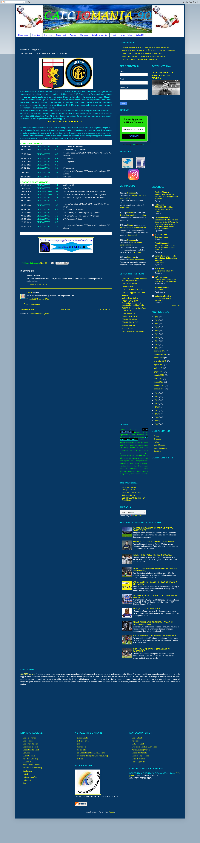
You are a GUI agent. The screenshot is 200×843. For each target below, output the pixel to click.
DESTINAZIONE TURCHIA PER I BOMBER (139, 60)
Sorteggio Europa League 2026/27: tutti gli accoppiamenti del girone (166, 197)
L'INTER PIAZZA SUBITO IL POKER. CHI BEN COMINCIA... (146, 48)
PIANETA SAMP (161, 235)
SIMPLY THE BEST (130, 316)
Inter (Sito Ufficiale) (30, 759)
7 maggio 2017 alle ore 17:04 (38, 299)
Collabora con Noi (99, 35)
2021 (157, 334)
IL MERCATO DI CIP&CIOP (133, 290)
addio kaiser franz (137, 260)
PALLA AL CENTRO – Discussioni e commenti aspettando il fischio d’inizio (133, 303)
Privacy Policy (126, 35)
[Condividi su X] (62, 263)
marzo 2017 (159, 382)
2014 (157, 400)
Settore (80, 759)
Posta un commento (32, 304)
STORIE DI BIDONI (130, 319)
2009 (157, 417)
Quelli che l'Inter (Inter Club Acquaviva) (92, 756)
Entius (29, 292)
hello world (159, 290)
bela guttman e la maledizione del (133, 228)
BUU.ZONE (159, 269)
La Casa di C (28, 762)
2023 (157, 327)
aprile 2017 (158, 378)
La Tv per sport (161, 277)
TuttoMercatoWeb (30, 777)
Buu (78, 744)
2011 (157, 410)
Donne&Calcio (127, 287)
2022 (157, 331)
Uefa (24, 783)
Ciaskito (130, 213)
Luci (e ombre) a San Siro (164, 271)
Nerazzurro (131, 193)
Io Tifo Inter (81, 750)
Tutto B (25, 774)
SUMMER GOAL (128, 325)
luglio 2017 (158, 368)
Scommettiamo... (129, 328)
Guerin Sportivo (29, 756)
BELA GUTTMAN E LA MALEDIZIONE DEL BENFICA (143, 57)
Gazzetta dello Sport (31, 750)
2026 (157, 317)
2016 (157, 393)
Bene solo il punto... (162, 237)
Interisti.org (81, 747)
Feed (113, 35)
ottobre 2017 (159, 358)
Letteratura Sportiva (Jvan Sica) (144, 747)
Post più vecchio (104, 309)
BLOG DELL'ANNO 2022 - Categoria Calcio (132, 494)
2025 (157, 320)
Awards (73, 35)
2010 (157, 414)
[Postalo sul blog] (59, 263)
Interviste (36, 35)
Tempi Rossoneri (162, 243)
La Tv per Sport (138, 744)
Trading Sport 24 (138, 762)
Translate (138, 516)
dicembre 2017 (160, 351)
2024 (157, 324)
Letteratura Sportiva (163, 296)
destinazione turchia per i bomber (133, 215)
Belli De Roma (82, 741)
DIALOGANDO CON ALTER (133, 284)
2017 (157, 348)
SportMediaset (28, 771)
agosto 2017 (159, 365)
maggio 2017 (159, 375)
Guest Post (61, 35)
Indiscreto (135, 741)
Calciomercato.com (30, 744)
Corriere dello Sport (30, 747)
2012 (157, 407)
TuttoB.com (159, 205)
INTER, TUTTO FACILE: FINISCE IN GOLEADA (152, 555)
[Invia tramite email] (57, 263)
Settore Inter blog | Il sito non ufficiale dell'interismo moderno (166, 258)
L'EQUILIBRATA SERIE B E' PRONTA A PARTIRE (142, 54)
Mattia (156, 436)
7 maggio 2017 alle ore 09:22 (38, 284)
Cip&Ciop (157, 451)
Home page (23, 35)
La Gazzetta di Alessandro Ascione (91, 753)
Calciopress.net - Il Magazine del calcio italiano (166, 219)
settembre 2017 (160, 361)
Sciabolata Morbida (139, 753)
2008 (157, 421)
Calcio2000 (141, 35)
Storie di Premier (162, 288)
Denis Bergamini (160, 448)
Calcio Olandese (138, 738)
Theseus (157, 439)
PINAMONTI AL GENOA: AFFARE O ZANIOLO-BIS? (154, 541)
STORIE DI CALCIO (130, 322)
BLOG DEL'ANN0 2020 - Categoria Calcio (131, 489)
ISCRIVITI (134, 136)
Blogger (111, 812)
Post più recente (27, 309)
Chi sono (84, 35)
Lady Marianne (160, 445)
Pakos (156, 442)
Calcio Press (28, 741)
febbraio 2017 (159, 385)
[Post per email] (52, 263)
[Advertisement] (69, 43)
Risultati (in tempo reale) (32, 768)
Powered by (127, 145)
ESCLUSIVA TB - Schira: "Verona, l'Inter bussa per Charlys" (164, 209)
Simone (130, 225)
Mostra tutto (176, 305)
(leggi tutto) (124, 208)
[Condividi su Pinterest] (67, 263)
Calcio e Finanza (162, 192)
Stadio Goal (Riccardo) (140, 756)
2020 (157, 338)
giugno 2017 (159, 372)
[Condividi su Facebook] (64, 263)
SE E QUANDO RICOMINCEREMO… (148, 609)
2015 (157, 397)
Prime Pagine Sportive (31, 765)
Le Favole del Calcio (130, 298)
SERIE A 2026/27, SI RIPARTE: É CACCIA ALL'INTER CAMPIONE (148, 51)
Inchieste (48, 35)
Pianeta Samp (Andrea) (141, 750)
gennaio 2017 (159, 389)
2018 (157, 344)
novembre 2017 (160, 354)
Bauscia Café (82, 738)
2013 (157, 404)
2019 (157, 341)
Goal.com (26, 753)
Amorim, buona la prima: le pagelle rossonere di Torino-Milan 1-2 (165, 248)
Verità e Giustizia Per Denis (133, 331)
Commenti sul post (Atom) (39, 314)
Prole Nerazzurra (128, 313)
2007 (157, 424)
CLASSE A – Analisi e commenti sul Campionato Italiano (134, 280)
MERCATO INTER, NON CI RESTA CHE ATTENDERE (154, 636)
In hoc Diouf (159, 262)
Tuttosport (27, 780)
